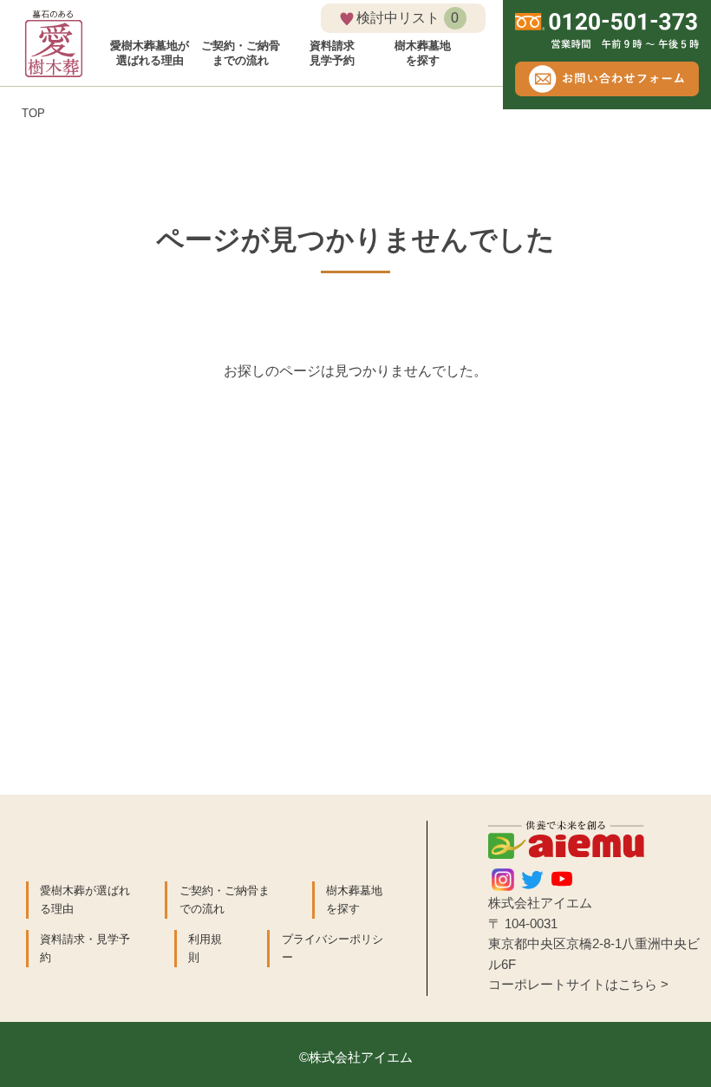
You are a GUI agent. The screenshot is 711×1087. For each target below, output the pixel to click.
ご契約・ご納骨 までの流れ (240, 53)
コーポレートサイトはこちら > (578, 985)
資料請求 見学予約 (332, 53)
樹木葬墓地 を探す (423, 53)
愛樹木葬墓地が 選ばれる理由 (149, 53)
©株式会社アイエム (356, 1057)
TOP (33, 113)
